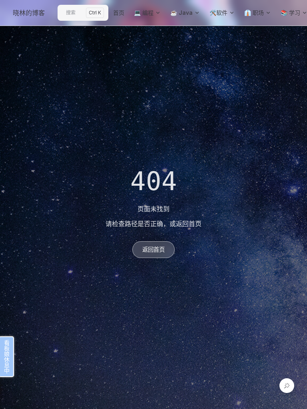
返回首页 (153, 249)
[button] (286, 385)
